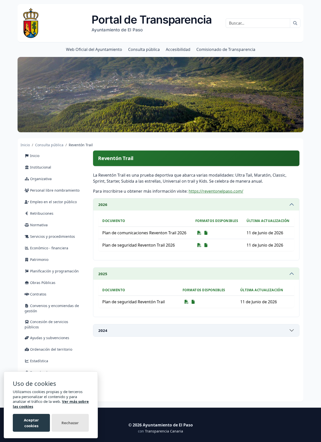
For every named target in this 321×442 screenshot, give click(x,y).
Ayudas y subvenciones (49, 337)
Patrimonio (38, 259)
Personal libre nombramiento (54, 190)
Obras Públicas (42, 282)
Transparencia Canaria (164, 431)
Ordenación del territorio (50, 349)
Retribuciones (41, 213)
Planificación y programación (54, 271)
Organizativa (40, 178)
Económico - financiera (48, 248)
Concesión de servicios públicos (46, 324)
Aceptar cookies (31, 422)
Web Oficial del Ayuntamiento (94, 49)
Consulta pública (144, 49)
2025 (102, 273)
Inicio (25, 144)
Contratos (37, 294)
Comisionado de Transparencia (225, 49)
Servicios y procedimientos (52, 236)
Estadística (38, 360)
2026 (102, 204)
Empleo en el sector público (53, 201)
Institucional (40, 167)
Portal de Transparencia (152, 22)
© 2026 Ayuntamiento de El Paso (160, 425)
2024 (102, 330)
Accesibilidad (178, 49)
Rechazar (70, 422)
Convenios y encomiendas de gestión (52, 308)
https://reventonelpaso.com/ (216, 191)
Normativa (38, 225)
